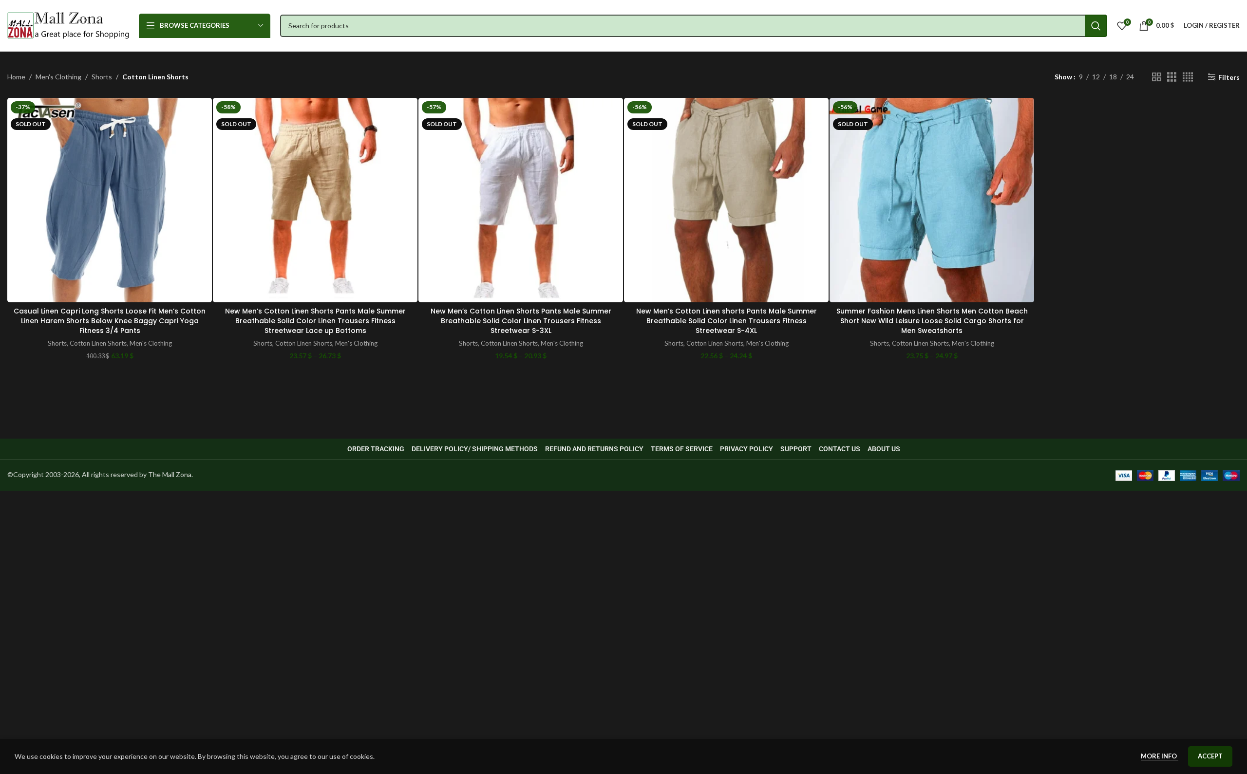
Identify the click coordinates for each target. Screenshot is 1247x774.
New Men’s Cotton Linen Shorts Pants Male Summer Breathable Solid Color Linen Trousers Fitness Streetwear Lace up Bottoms (315, 320)
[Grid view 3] (1171, 77)
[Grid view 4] (1188, 77)
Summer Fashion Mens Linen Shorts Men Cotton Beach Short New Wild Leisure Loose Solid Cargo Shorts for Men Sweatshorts (932, 320)
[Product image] (109, 200)
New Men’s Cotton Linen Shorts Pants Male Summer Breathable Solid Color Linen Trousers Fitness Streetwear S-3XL (521, 320)
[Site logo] (68, 24)
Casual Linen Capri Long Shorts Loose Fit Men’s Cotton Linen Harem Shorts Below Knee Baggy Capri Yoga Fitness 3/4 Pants (110, 320)
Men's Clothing (58, 77)
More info (1159, 756)
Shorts (102, 77)
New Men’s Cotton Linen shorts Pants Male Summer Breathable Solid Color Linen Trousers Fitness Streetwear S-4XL (726, 320)
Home (16, 77)
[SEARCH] (1096, 26)
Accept (1210, 756)
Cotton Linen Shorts (98, 343)
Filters (1229, 77)
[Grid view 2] (1156, 77)
